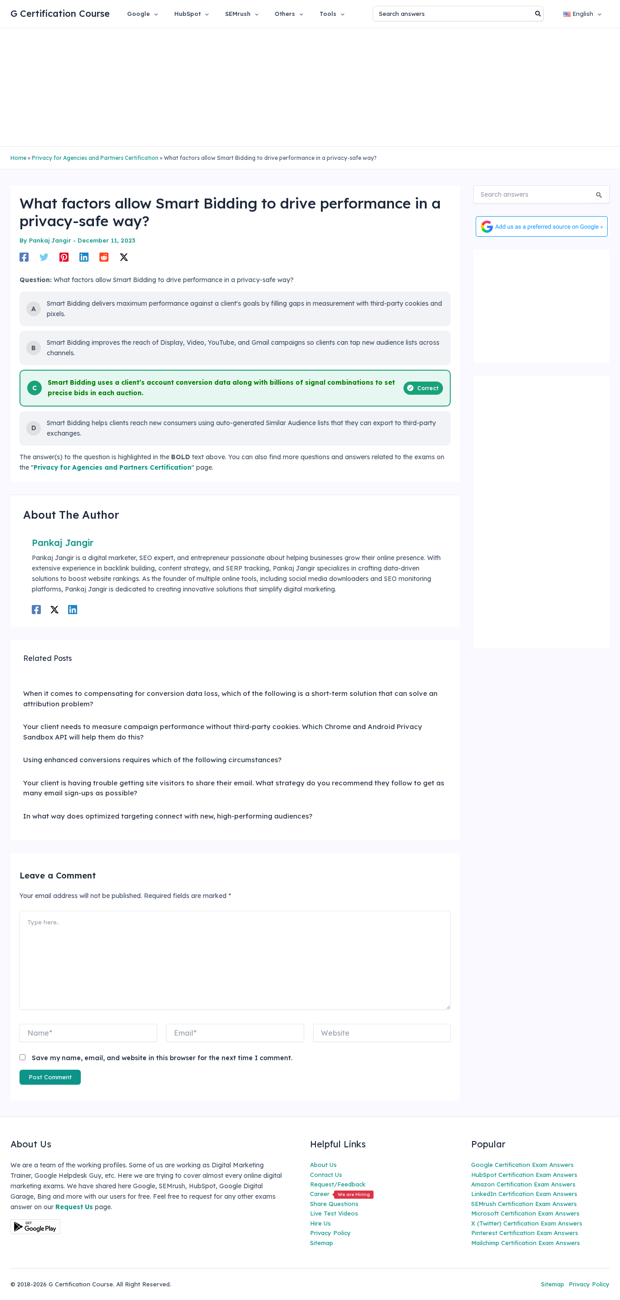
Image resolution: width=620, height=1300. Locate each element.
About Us (323, 1164)
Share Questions (334, 1203)
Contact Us (326, 1174)
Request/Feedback (337, 1184)
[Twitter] (44, 257)
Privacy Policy (330, 1232)
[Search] (538, 13)
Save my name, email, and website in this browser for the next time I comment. (162, 1058)
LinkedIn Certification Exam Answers (524, 1193)
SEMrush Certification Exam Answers (524, 1203)
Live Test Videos (334, 1213)
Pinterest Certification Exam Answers (524, 1232)
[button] (154, 13)
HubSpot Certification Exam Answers (524, 1174)
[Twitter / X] (123, 257)
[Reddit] (103, 257)
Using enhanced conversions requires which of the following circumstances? (152, 759)
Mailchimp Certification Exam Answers (525, 1242)
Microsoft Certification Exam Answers (525, 1213)
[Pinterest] (64, 257)
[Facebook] (24, 257)
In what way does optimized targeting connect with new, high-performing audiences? (167, 816)
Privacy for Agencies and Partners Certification (95, 157)
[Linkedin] (84, 257)
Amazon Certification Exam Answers (523, 1184)
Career (340, 1193)
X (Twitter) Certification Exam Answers (526, 1223)
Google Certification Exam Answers (522, 1164)
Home (18, 157)
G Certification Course (60, 13)
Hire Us (320, 1223)
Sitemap (321, 1242)
